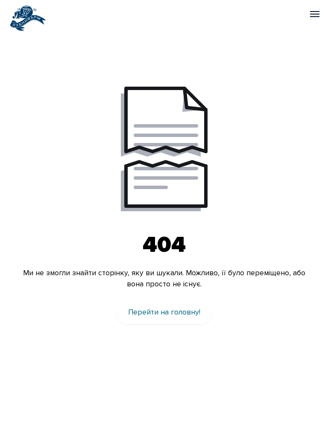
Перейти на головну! (164, 312)
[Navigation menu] (314, 14)
